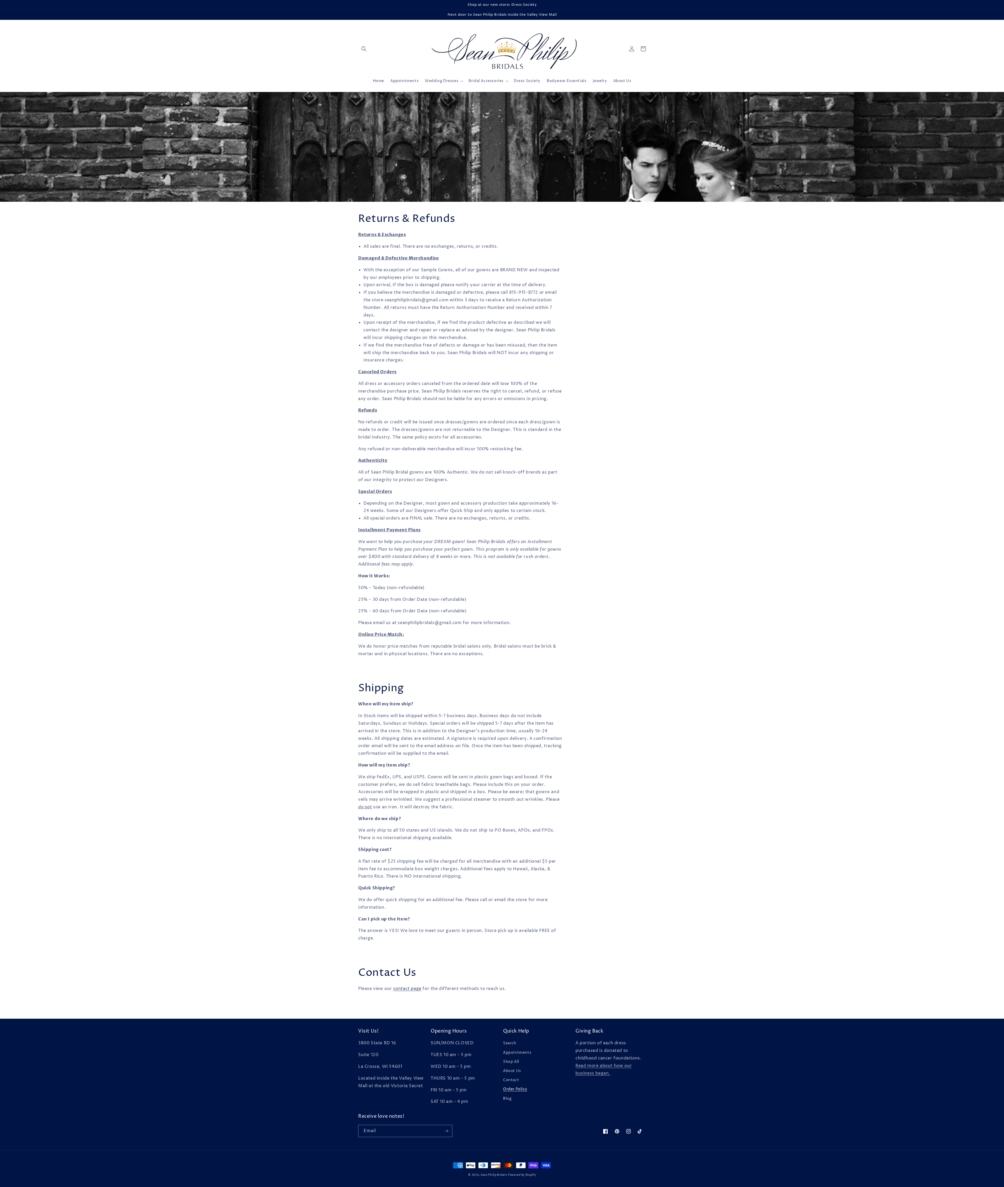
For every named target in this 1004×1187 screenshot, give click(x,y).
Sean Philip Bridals (494, 1175)
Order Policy (515, 1089)
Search (509, 1043)
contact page (407, 989)
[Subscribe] (446, 1131)
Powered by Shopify (522, 1175)
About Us (512, 1070)
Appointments (517, 1052)
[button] (364, 49)
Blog (507, 1098)
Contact (511, 1079)
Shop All (511, 1061)
